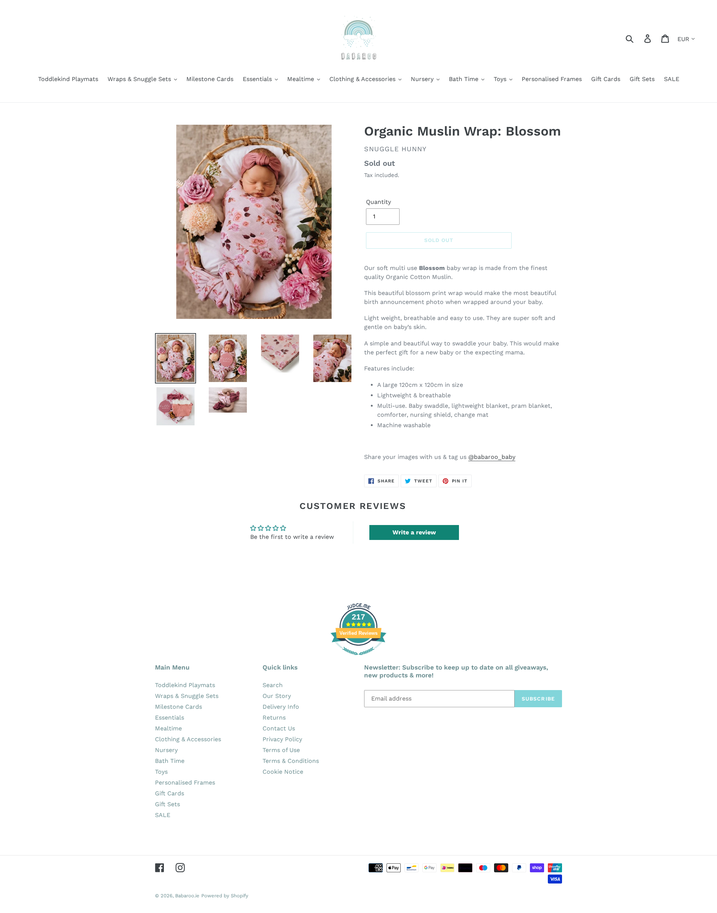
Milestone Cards (178, 706)
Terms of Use (281, 750)
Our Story (277, 695)
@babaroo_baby (491, 456)
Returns (274, 717)
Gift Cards (169, 793)
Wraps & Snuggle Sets (186, 695)
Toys (161, 771)
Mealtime (168, 728)
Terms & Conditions (291, 760)
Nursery (166, 750)
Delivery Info (281, 706)
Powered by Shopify (224, 895)
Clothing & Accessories (188, 739)
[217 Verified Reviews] (358, 658)
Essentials (169, 717)
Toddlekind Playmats (185, 685)
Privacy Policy (282, 739)
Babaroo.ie (187, 895)
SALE (162, 815)
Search (273, 685)
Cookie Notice (283, 771)
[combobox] (638, 38)
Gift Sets (167, 804)
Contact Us (279, 728)
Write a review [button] (414, 532)
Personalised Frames (185, 782)
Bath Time (169, 760)
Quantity (378, 201)
